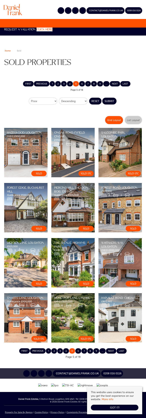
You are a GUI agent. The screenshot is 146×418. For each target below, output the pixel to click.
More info (107, 399)
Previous (41, 83)
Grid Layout (114, 120)
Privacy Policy (57, 412)
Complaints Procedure (78, 412)
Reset (95, 101)
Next (115, 83)
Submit (109, 101)
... (106, 83)
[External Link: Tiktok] (82, 10)
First (28, 83)
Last (125, 83)
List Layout (133, 120)
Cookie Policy (41, 412)
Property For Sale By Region (19, 412)
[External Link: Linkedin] (68, 10)
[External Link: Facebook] (75, 10)
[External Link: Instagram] (61, 10)
